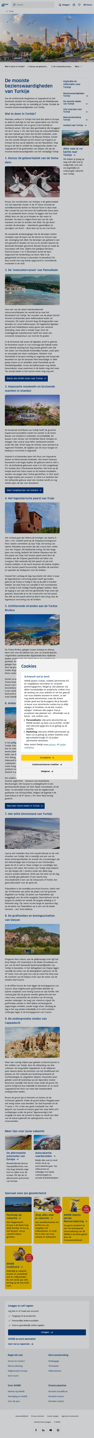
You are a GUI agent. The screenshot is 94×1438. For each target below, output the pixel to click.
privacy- (52, 744)
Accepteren (45, 757)
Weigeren (45, 771)
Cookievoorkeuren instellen (45, 764)
